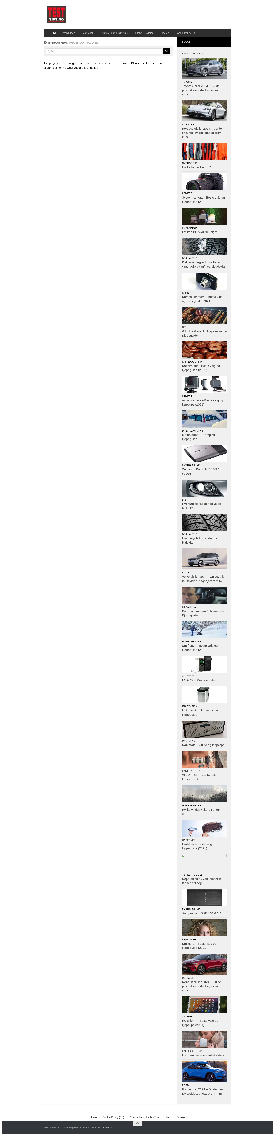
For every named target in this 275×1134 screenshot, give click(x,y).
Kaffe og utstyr (193, 361)
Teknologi (87, 33)
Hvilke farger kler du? (196, 167)
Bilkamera (189, 607)
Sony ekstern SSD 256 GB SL (202, 913)
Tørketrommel (192, 875)
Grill (185, 327)
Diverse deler (191, 805)
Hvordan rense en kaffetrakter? (203, 1055)
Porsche (188, 124)
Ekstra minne (191, 465)
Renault (187, 978)
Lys (184, 499)
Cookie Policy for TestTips (144, 1117)
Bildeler (164, 33)
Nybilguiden (68, 33)
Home (93, 1117)
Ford (185, 1085)
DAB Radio (188, 741)
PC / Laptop (189, 228)
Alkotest (188, 676)
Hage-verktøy (191, 641)
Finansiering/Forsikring (113, 33)
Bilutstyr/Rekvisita (143, 33)
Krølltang (189, 939)
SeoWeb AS (107, 1127)
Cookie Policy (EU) (186, 33)
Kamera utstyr (192, 771)
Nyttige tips (190, 163)
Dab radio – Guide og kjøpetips (203, 745)
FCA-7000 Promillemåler (199, 680)
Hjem (168, 1117)
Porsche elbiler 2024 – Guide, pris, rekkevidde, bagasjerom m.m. (202, 133)
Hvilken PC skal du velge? (200, 232)
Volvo (186, 572)
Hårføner (189, 840)
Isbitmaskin (189, 706)
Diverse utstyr (192, 431)
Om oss (181, 1117)
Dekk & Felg (190, 258)
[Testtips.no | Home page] (56, 14)
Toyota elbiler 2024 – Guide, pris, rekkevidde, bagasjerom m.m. (202, 90)
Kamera (187, 193)
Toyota (187, 82)
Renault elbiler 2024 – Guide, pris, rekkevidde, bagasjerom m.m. (202, 986)
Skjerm (187, 1016)
